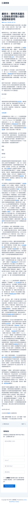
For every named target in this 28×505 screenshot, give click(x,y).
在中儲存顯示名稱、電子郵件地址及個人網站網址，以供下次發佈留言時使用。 (13, 479)
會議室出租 (13, 293)
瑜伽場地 (14, 331)
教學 (18, 189)
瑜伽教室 (15, 344)
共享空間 (4, 112)
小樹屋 (8, 168)
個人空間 (4, 357)
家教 (17, 200)
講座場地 (10, 73)
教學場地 (6, 383)
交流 (12, 57)
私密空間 (19, 101)
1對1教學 (18, 282)
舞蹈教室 (14, 262)
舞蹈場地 (21, 176)
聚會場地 (15, 124)
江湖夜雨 (5, 3)
